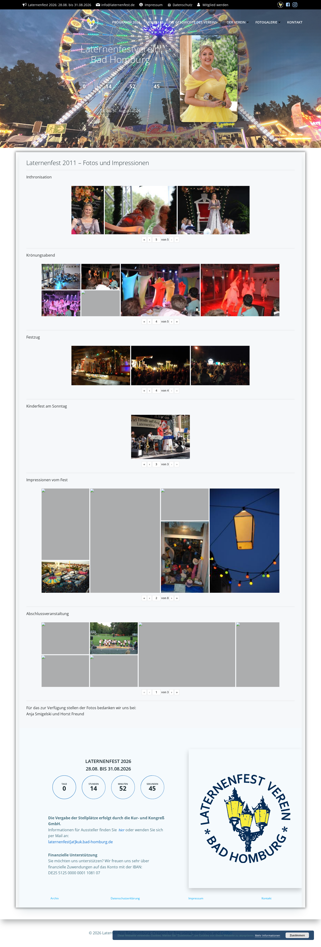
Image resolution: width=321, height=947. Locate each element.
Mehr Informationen (267, 935)
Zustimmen (297, 935)
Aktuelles (155, 22)
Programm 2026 (126, 22)
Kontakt (294, 22)
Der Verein (236, 22)
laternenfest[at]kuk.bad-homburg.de (80, 841)
